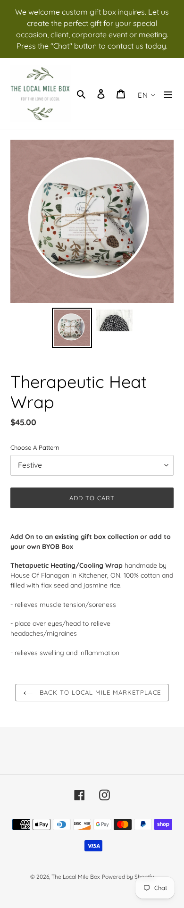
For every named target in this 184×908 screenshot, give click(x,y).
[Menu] (168, 94)
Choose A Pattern (34, 447)
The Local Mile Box (75, 876)
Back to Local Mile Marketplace (98, 692)
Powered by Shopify (128, 876)
